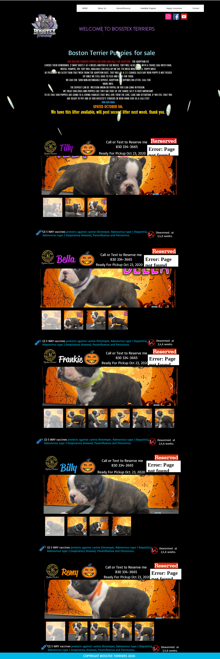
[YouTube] (184, 16)
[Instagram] (168, 16)
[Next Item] (171, 175)
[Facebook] (176, 16)
